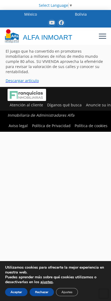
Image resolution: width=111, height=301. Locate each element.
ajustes (46, 282)
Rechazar (41, 292)
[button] (102, 36)
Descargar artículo (22, 80)
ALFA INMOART (47, 37)
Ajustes (66, 292)
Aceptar (16, 292)
